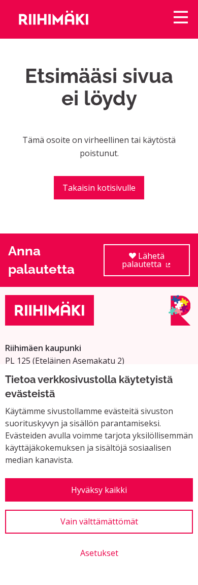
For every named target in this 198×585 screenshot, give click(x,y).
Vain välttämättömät (99, 521)
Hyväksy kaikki (99, 489)
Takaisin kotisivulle (99, 187)
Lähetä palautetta (156, 263)
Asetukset (99, 553)
